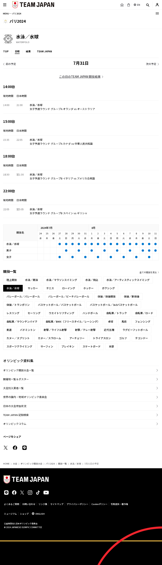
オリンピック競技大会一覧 (18, 370)
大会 (15, 463)
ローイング (68, 288)
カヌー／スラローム (49, 338)
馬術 (124, 321)
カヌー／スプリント (18, 338)
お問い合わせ (28, 504)
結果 (28, 51)
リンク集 (43, 504)
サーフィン (46, 346)
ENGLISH (40, 513)
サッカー (33, 288)
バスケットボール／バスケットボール (60, 305)
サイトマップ (56, 504)
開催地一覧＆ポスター (16, 379)
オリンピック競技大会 (31, 463)
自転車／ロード (144, 313)
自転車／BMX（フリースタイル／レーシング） (73, 321)
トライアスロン (102, 338)
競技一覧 (62, 463)
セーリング (34, 313)
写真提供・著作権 (119, 504)
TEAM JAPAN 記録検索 (16, 415)
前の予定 (11, 64)
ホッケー (88, 288)
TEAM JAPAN (44, 51)
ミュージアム (10, 513)
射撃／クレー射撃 (85, 330)
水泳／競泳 (31, 280)
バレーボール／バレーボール (23, 296)
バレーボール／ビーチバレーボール (68, 296)
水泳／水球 (75, 463)
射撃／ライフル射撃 (55, 330)
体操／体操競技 (107, 296)
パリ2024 (50, 463)
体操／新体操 (131, 296)
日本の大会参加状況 (14, 406)
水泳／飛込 (91, 280)
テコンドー (141, 338)
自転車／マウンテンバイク (22, 321)
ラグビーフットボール (135, 330)
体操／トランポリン (18, 305)
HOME (6, 463)
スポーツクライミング (19, 346)
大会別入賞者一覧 (13, 388)
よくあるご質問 (11, 504)
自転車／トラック (116, 313)
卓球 (110, 321)
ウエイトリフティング (61, 313)
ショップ (24, 513)
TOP (5, 51)
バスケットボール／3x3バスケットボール (114, 305)
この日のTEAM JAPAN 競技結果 (80, 76)
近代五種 (109, 330)
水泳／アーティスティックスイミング (128, 280)
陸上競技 (12, 280)
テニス (50, 288)
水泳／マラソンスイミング (61, 280)
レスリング (13, 313)
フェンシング (142, 321)
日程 (17, 51)
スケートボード (92, 346)
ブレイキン (67, 346)
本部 (111, 346)
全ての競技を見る (148, 272)
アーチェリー (77, 338)
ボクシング (108, 288)
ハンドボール (90, 313)
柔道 (9, 330)
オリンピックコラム (14, 424)
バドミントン (27, 330)
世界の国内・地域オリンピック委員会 (25, 397)
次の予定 (151, 64)
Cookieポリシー (99, 504)
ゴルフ (123, 338)
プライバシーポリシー (77, 504)
